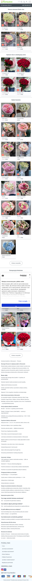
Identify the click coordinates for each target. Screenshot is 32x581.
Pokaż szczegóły (23, 301)
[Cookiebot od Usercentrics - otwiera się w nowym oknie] (20, 276)
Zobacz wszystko (16, 263)
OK (16, 306)
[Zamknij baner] (29, 275)
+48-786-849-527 (26, 5)
